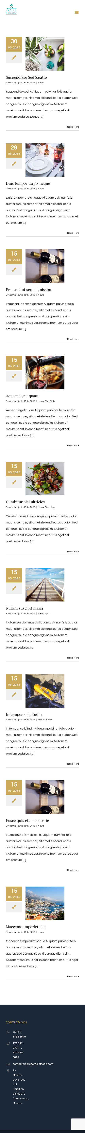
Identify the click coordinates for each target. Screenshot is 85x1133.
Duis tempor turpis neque (28, 183)
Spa (47, 613)
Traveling (50, 507)
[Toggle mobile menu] (77, 12)
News (41, 82)
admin (12, 82)
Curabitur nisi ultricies (25, 501)
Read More (73, 127)
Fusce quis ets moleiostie (27, 820)
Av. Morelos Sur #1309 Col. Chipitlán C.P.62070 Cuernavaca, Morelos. (19, 1087)
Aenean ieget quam (22, 395)
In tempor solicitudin (24, 714)
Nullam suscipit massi (24, 608)
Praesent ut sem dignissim (28, 289)
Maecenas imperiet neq (26, 926)
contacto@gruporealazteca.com (19, 1064)
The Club (50, 401)
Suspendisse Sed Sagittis (27, 77)
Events (41, 719)
